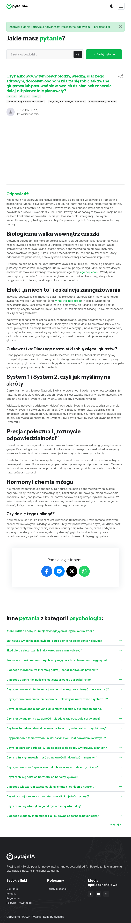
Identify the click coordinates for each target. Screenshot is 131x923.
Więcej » (116, 824)
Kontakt (11, 893)
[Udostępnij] (120, 83)
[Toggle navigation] (121, 6)
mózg (36, 96)
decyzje (24, 96)
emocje (12, 96)
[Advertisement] (65, 154)
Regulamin (13, 898)
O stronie (12, 888)
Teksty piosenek (57, 888)
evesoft (59, 916)
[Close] (120, 26)
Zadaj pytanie (105, 54)
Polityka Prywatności (19, 902)
